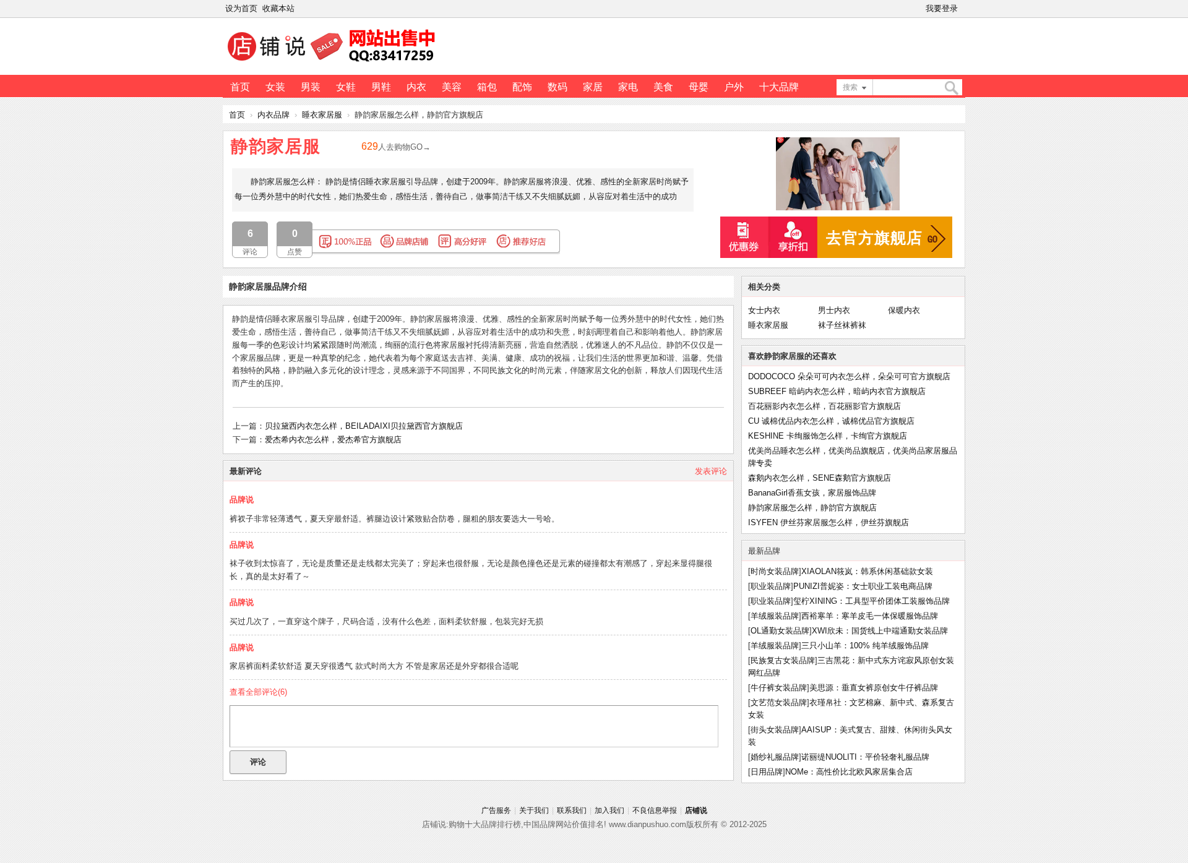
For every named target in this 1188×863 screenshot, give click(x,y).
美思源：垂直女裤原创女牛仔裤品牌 (873, 687)
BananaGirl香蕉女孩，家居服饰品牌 (812, 492)
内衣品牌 (273, 114)
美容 (452, 87)
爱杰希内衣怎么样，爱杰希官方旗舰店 (333, 439)
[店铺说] (333, 62)
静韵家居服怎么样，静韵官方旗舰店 (812, 507)
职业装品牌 (771, 586)
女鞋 (346, 87)
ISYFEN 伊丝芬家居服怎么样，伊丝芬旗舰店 (828, 522)
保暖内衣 (904, 310)
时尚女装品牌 (775, 571)
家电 (628, 87)
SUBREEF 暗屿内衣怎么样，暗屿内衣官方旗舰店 (837, 391)
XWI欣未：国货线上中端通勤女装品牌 (880, 630)
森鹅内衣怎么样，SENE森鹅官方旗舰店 (819, 478)
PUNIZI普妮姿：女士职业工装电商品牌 (862, 586)
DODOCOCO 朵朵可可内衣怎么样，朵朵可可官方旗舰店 (849, 376)
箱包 (487, 87)
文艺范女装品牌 (779, 702)
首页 (240, 87)
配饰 (522, 87)
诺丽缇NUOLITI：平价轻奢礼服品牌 (865, 757)
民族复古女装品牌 (783, 660)
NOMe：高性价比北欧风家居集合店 (849, 771)
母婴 (698, 87)
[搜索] (951, 88)
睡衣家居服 (322, 114)
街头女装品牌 (775, 729)
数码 (557, 87)
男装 (311, 87)
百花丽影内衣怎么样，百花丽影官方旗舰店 (824, 406)
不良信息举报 (654, 810)
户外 (734, 87)
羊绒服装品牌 (775, 615)
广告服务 (496, 810)
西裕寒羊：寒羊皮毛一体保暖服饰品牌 (869, 615)
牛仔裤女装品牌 (779, 687)
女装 (275, 87)
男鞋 (381, 87)
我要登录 (942, 8)
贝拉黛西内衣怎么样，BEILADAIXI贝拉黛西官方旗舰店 (364, 426)
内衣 (416, 87)
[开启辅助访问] (962, 8)
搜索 (850, 87)
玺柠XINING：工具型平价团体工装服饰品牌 (871, 601)
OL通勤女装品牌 (780, 630)
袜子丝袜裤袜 (842, 325)
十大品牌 (779, 87)
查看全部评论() (258, 692)
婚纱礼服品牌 (775, 757)
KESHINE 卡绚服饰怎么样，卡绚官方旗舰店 (827, 435)
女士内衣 (764, 310)
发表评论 (711, 471)
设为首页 (241, 8)
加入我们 (609, 810)
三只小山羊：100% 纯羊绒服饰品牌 (865, 645)
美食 (663, 87)
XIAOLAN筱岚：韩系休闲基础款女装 (867, 571)
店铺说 (696, 810)
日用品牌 (767, 771)
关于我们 (534, 810)
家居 (593, 87)
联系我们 (572, 810)
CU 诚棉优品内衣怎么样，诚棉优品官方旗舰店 (831, 421)
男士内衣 (834, 310)
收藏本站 (278, 8)
